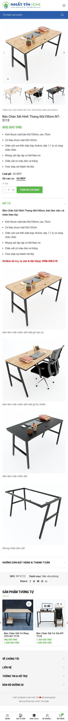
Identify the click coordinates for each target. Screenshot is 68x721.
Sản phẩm (17, 110)
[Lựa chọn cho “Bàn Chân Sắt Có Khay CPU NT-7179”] (29, 604)
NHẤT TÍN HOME (42, 701)
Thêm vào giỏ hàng (29, 190)
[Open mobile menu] (64, 5)
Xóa (6, 184)
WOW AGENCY (50, 698)
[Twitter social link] (34, 581)
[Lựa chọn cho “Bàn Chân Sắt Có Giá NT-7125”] (61, 604)
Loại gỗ (6, 173)
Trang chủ (7, 110)
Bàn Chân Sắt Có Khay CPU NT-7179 (16, 635)
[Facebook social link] (30, 581)
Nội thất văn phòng (32, 110)
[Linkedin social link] (46, 581)
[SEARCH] (62, 15)
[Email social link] (38, 581)
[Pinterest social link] (42, 581)
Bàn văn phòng (50, 110)
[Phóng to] (8, 79)
